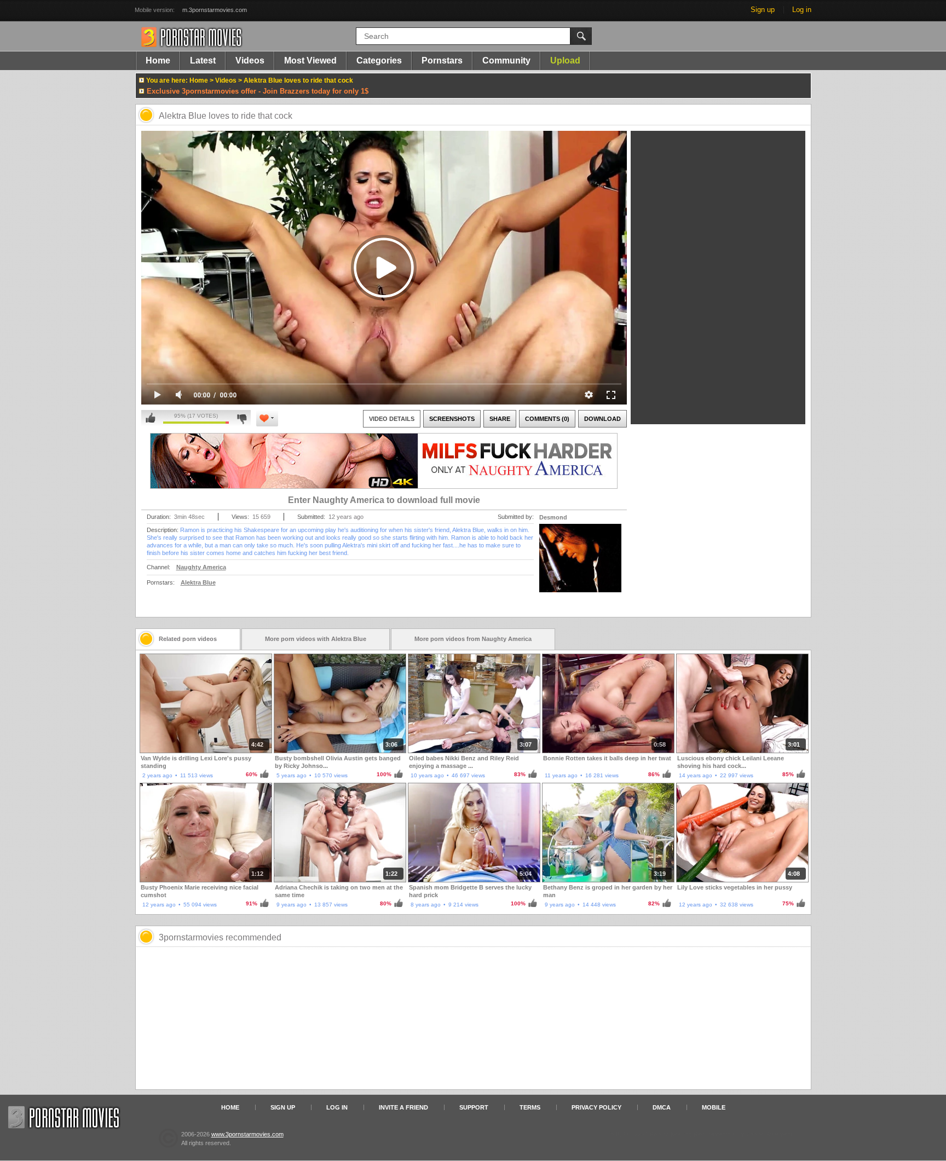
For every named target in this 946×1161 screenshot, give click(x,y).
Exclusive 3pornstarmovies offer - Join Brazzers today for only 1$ (257, 91)
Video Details (391, 418)
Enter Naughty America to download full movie (384, 500)
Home (158, 60)
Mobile (713, 1107)
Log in (801, 9)
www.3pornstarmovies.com (247, 1134)
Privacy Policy (596, 1107)
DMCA (662, 1107)
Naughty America (201, 567)
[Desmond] (580, 565)
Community (506, 60)
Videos (249, 60)
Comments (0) (547, 418)
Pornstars (442, 60)
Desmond (553, 517)
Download (602, 418)
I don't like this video (242, 418)
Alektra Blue (198, 582)
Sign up (763, 9)
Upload (565, 60)
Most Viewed (310, 60)
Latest (203, 60)
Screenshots (452, 418)
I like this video (150, 418)
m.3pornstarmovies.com (214, 10)
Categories (379, 60)
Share (499, 418)
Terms (530, 1107)
